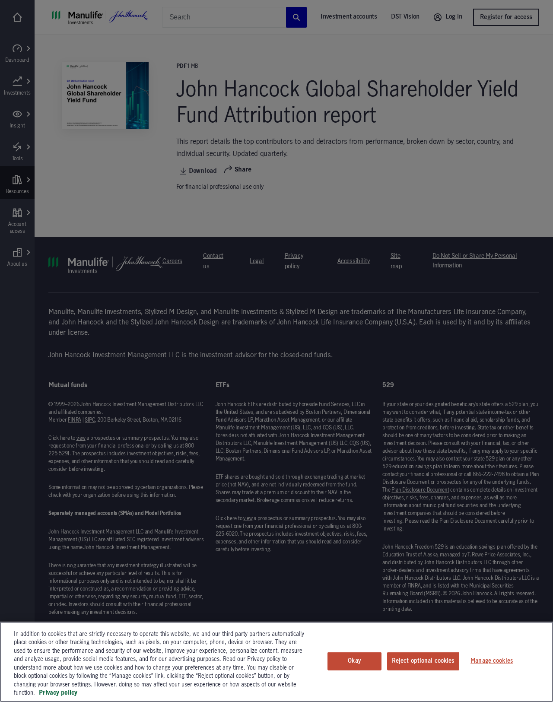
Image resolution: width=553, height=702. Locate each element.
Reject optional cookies (423, 661)
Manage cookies (491, 661)
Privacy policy (58, 693)
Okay (354, 661)
